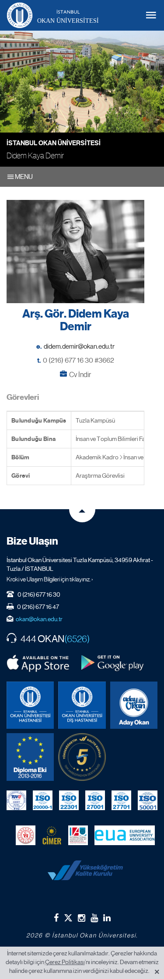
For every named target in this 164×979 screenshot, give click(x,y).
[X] (68, 916)
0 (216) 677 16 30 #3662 (78, 360)
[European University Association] (124, 835)
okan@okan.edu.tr (39, 618)
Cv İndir (80, 375)
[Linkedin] (107, 917)
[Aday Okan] (133, 705)
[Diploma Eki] (30, 756)
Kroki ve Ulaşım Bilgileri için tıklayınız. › (50, 579)
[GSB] (25, 835)
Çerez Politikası (65, 961)
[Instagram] (81, 917)
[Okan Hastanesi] (30, 705)
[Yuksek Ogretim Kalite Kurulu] (81, 756)
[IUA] (78, 835)
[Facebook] (56, 917)
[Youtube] (94, 917)
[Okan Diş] (81, 705)
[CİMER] (52, 835)
